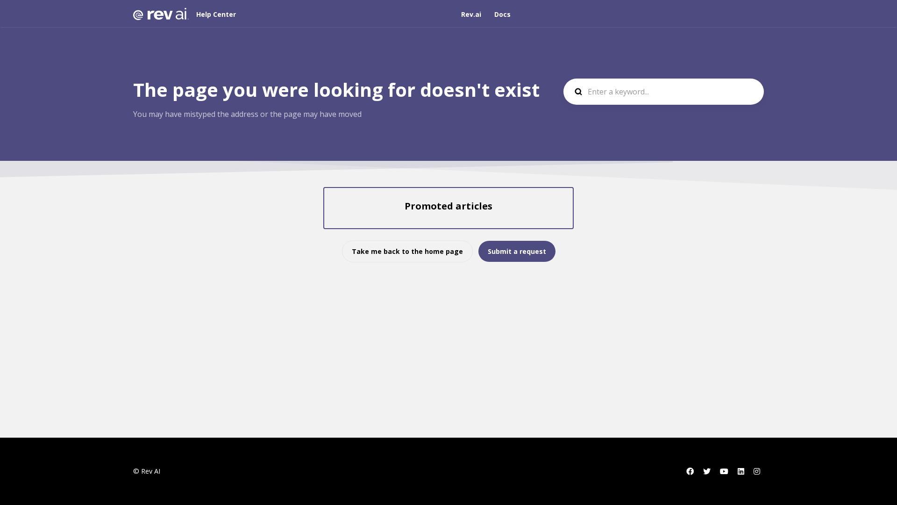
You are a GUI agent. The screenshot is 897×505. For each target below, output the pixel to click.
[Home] (161, 14)
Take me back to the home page (407, 251)
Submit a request (517, 251)
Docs (502, 14)
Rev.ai (471, 14)
